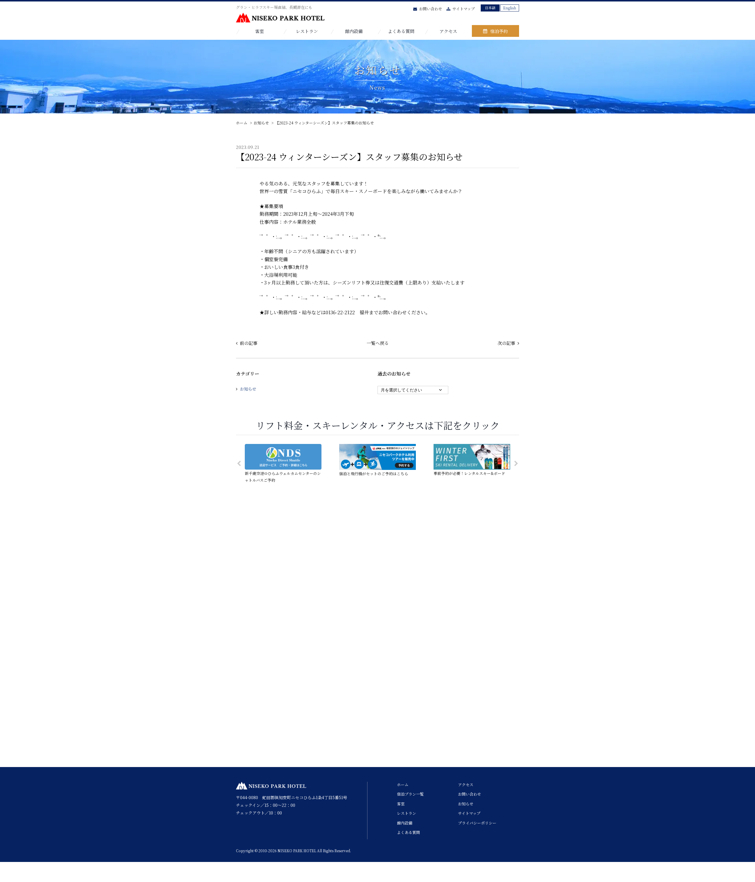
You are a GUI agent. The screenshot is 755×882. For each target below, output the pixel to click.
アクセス (448, 31)
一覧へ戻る (378, 343)
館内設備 (354, 31)
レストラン (307, 31)
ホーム (402, 784)
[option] (283, 463)
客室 (259, 31)
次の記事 (506, 343)
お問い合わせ (430, 8)
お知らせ (248, 389)
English (509, 7)
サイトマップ (463, 8)
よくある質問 (401, 31)
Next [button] (516, 464)
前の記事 (248, 343)
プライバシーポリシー (477, 823)
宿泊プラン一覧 (410, 794)
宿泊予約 (499, 31)
